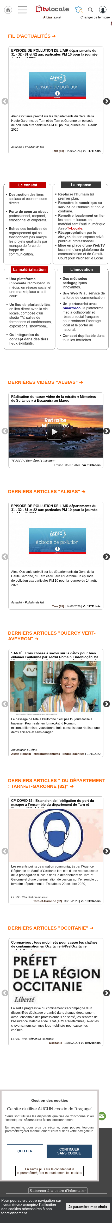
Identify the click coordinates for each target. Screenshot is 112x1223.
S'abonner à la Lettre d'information (57, 1190)
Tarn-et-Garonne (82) (47, 901)
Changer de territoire (95, 17)
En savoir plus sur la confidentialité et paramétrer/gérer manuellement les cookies (49, 1171)
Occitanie (55, 1042)
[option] (55, 100)
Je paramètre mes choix (88, 1207)
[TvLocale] (51, 8)
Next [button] (106, 101)
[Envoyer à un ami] (101, 1116)
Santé (56, 23)
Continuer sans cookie (69, 1151)
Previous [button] (5, 101)
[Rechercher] (90, 10)
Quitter (24, 1151)
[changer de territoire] (79, 10)
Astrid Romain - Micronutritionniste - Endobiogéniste (47, 753)
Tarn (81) (58, 150)
